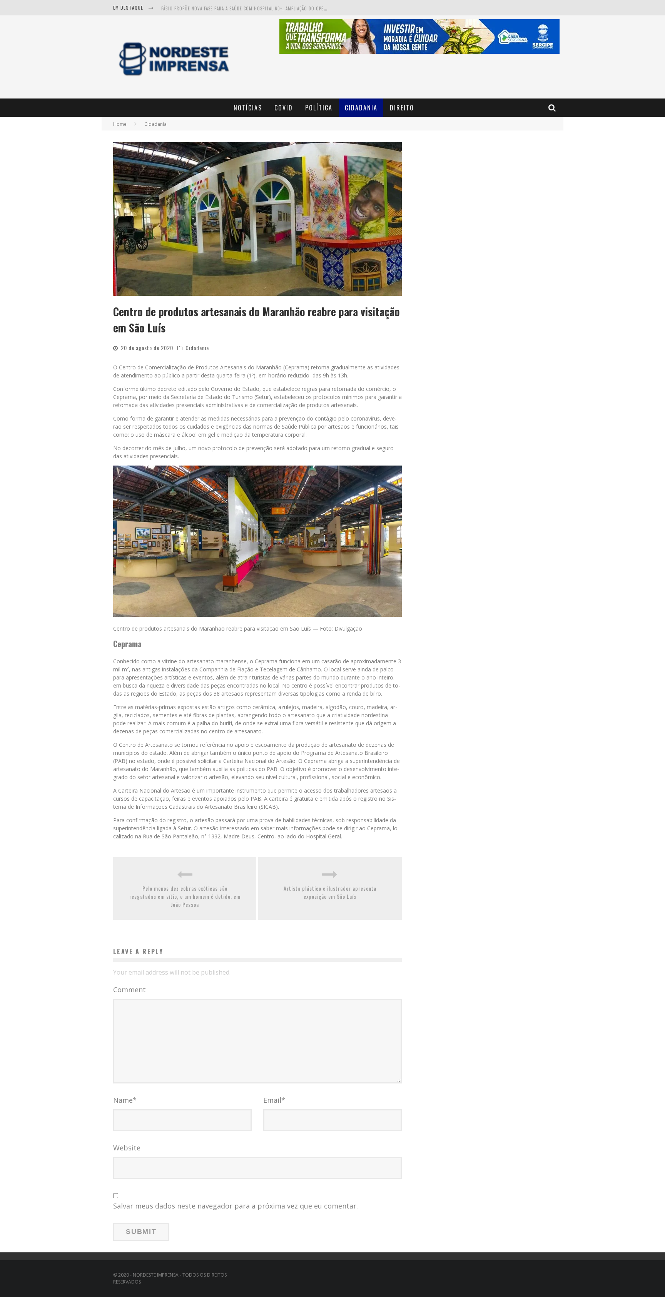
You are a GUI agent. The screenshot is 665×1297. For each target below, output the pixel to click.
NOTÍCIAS (248, 107)
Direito (402, 107)
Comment (129, 989)
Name (125, 1100)
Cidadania (361, 107)
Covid (283, 107)
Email (274, 1100)
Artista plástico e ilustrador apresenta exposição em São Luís (330, 892)
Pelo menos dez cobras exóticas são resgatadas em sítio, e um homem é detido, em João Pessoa (185, 896)
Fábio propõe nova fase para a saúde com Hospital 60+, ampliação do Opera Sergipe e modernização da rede (281, 8)
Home (120, 124)
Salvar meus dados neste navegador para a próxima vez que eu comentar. (235, 1205)
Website (126, 1147)
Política (318, 107)
